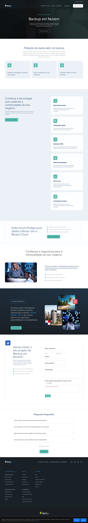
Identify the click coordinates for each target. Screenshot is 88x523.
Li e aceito (49, 383)
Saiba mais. (37, 520)
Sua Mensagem (49, 369)
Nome (46, 353)
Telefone (47, 356)
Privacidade (48, 386)
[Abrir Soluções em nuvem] (50, 5)
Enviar (48, 395)
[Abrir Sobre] (54, 5)
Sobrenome (58, 353)
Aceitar (83, 520)
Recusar (76, 520)
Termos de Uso (55, 386)
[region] (44, 520)
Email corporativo (50, 363)
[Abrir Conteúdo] (61, 5)
